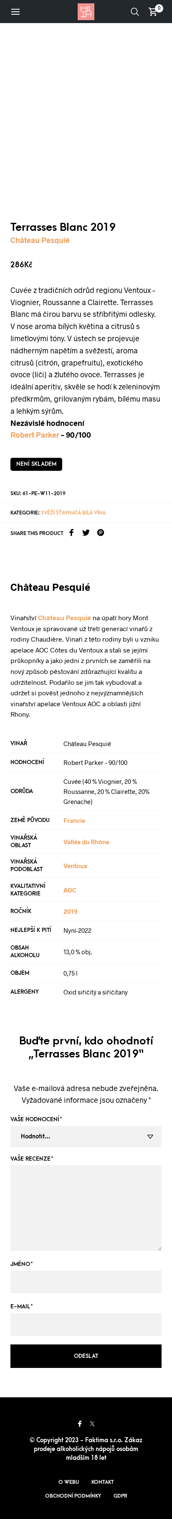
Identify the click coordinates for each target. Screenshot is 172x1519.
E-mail (21, 1306)
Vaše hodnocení (36, 1119)
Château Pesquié (40, 240)
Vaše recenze (31, 1159)
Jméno (21, 1264)
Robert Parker (34, 434)
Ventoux (75, 865)
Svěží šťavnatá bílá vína (73, 513)
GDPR (120, 1496)
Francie (74, 820)
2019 (70, 911)
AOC (69, 890)
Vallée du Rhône (86, 842)
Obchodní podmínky (73, 1496)
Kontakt (102, 1482)
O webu (68, 1482)
